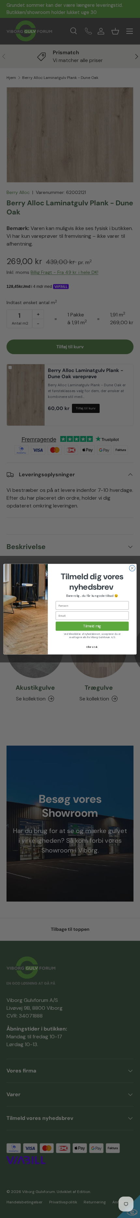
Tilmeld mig (92, 626)
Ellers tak (92, 646)
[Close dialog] (132, 568)
